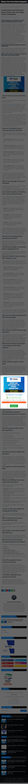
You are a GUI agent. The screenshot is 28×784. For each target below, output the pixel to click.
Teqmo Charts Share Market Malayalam (14, 1)
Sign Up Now (14, 406)
